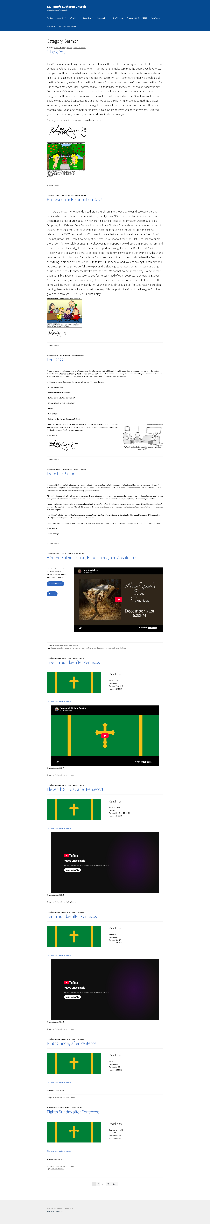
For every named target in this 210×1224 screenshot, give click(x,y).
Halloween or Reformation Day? (74, 199)
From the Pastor (60, 473)
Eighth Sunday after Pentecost (73, 1112)
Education (87, 18)
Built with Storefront (55, 1211)
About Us (60, 18)
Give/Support (118, 18)
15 (108, 1184)
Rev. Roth (68, 645)
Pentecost (58, 775)
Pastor (69, 48)
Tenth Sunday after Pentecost (72, 916)
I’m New (50, 18)
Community (101, 18)
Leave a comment (80, 48)
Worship (73, 18)
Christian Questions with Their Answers (64, 648)
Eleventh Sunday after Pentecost (75, 789)
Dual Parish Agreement (67, 26)
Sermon (56, 185)
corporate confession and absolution (91, 648)
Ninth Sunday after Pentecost (72, 1043)
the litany (123, 648)
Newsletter (51, 26)
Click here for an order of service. (59, 701)
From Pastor (155, 18)
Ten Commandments (112, 648)
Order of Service (55, 584)
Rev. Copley (66, 902)
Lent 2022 (55, 360)
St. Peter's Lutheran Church (66, 6)
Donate (52, 594)
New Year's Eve (60, 645)
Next (114, 1184)
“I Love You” (57, 52)
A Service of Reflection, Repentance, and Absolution (91, 557)
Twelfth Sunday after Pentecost (74, 662)
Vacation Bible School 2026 (137, 18)
